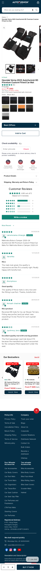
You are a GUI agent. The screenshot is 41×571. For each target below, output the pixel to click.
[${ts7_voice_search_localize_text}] (32, 10)
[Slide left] (2, 69)
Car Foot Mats (10, 476)
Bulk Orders (25, 447)
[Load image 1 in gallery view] (10, 68)
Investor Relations (28, 435)
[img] (7, 232)
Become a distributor (25, 452)
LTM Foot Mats (10, 507)
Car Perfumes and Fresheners (11, 501)
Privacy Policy (10, 419)
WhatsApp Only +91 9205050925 (18, 541)
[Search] (36, 9)
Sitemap (24, 458)
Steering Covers (11, 511)
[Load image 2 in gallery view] (20, 68)
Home (4, 17)
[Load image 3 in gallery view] (30, 68)
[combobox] (20, 10)
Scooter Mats (26, 488)
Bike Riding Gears (27, 480)
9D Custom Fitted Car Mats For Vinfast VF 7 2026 (12, 384)
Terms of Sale (10, 423)
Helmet (23, 492)
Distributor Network (28, 439)
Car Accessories (11, 468)
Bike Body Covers (28, 472)
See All (37, 357)
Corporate (25, 431)
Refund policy (10, 443)
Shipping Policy (10, 435)
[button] (2, 2)
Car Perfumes (10, 515)
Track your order (27, 419)
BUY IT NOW (28, 567)
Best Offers (9, 125)
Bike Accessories (27, 468)
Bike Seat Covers (27, 484)
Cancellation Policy (12, 427)
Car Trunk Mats (10, 480)
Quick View (13, 392)
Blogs (23, 423)
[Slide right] (38, 69)
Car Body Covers (11, 472)
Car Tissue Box (10, 488)
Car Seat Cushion (11, 492)
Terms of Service (11, 439)
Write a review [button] (20, 217)
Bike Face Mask (27, 476)
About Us (24, 427)
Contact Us (25, 443)
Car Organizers (10, 484)
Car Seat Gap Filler (12, 496)
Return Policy (10, 431)
